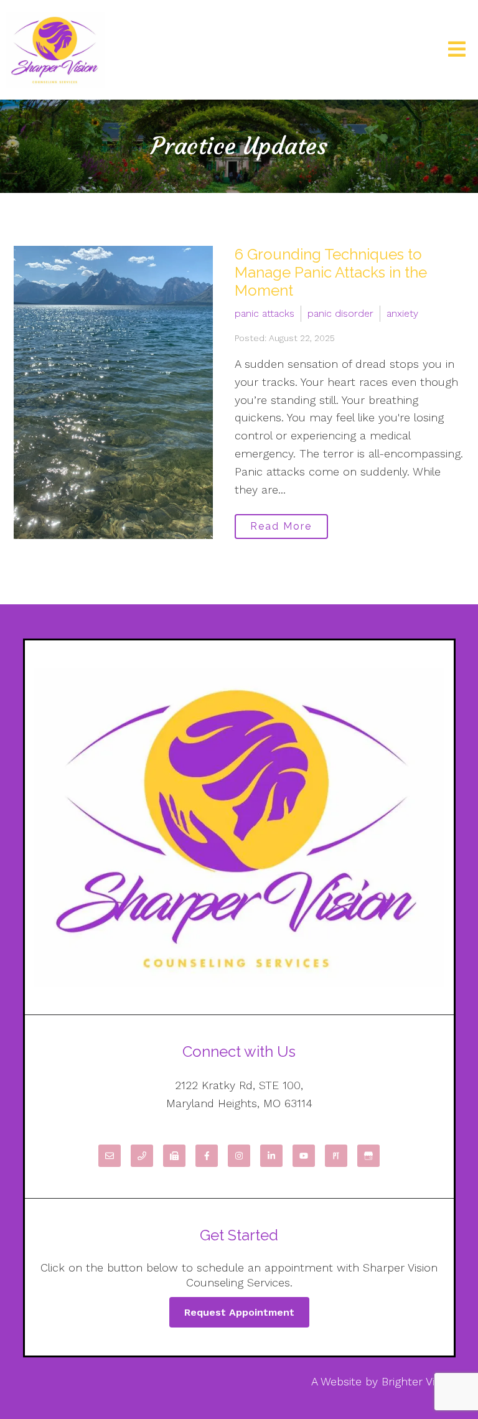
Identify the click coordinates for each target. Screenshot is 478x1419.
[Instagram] (239, 1156)
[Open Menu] (457, 50)
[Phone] (142, 1156)
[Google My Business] (368, 1156)
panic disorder (340, 313)
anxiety (402, 313)
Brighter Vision (419, 1381)
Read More (281, 526)
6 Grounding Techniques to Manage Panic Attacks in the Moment (331, 272)
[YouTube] (304, 1156)
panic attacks (264, 313)
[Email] (109, 1156)
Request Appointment (239, 1312)
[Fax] (174, 1156)
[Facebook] (206, 1156)
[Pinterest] (336, 1156)
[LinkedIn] (271, 1156)
